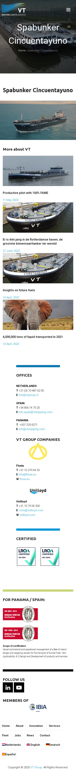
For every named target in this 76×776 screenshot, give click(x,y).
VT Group (36, 767)
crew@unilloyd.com (31, 510)
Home (21, 50)
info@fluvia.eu (27, 474)
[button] (68, 9)
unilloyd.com (27, 515)
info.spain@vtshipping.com (35, 412)
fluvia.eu (25, 479)
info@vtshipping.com (32, 429)
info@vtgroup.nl (28, 395)
